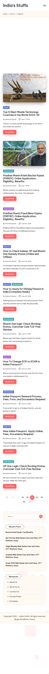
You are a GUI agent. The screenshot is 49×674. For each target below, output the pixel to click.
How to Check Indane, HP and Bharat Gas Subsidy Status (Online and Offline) (24, 253)
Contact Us (14, 591)
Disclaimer (14, 601)
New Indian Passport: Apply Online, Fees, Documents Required (23, 433)
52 (37, 497)
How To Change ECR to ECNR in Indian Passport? (21, 363)
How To (7, 247)
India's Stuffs (15, 5)
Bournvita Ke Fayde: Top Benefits (19, 532)
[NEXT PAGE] (30, 502)
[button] (7, 497)
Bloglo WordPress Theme (24, 619)
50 (27, 497)
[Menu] (44, 5)
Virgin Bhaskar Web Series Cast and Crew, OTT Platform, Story (23, 547)
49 (23, 497)
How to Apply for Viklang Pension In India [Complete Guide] (23, 290)
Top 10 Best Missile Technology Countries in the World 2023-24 (21, 113)
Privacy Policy (15, 596)
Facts (6, 107)
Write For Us (15, 587)
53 (42, 497)
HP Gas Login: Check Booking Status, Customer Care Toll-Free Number (24, 467)
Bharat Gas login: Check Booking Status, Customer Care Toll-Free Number (21, 326)
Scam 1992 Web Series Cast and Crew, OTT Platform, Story (24, 564)
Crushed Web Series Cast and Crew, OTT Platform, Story (22, 556)
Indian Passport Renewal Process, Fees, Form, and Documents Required (24, 398)
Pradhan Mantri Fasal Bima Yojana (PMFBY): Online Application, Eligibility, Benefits (22, 216)
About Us (13, 582)
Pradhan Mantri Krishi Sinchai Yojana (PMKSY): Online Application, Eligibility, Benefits (23, 178)
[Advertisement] (24, 43)
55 (24, 502)
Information (8, 171)
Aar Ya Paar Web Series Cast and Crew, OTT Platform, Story (24, 539)
